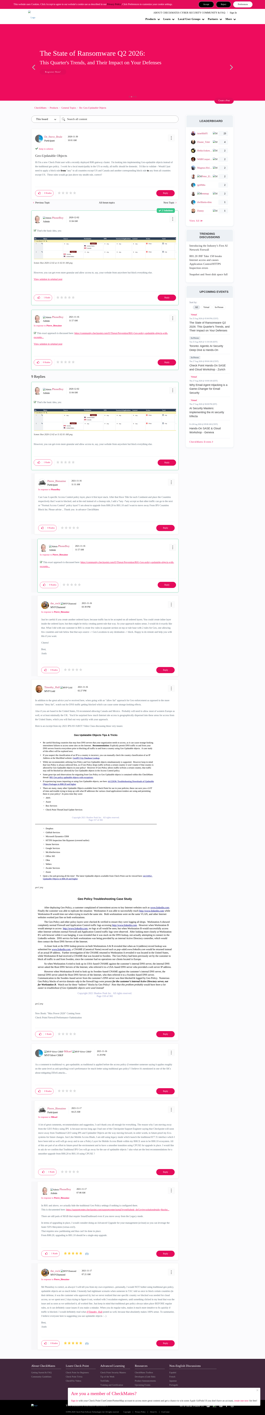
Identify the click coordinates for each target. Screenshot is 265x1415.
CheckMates (40, 107)
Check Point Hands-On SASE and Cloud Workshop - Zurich (207, 367)
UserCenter (165, 1412)
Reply (165, 193)
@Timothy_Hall (94, 1312)
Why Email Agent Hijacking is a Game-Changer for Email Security (208, 388)
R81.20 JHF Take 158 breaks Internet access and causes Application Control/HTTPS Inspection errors (205, 262)
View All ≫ (196, 220)
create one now (241, 1400)
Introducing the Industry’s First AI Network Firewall (208, 247)
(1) (86, 1253)
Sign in (74, 1400)
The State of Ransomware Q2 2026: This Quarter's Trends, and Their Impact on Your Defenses (209, 326)
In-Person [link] (219, 307)
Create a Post (224, 100)
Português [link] (173, 1385)
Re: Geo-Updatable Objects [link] (92, 107)
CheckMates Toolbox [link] (144, 1372)
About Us (153, 1412)
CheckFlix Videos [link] (73, 1381)
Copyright (127, 1412)
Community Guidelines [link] (41, 1377)
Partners (213, 19)
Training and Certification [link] (111, 1385)
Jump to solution (46, 149)
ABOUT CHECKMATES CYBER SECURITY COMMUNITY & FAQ (189, 12)
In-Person (195, 338)
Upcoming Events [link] (142, 1385)
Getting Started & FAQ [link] (41, 1372)
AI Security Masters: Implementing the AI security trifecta (206, 412)
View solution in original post (48, 279)
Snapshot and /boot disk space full (208, 274)
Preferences (243, 4)
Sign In (233, 12)
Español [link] (172, 1372)
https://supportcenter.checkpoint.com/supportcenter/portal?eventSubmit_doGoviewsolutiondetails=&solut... (117, 1209)
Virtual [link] (206, 307)
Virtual (194, 315)
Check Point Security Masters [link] (113, 1372)
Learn (167, 19)
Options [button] (175, 108)
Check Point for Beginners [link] (77, 1372)
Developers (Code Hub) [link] (145, 1377)
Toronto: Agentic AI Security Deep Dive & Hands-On (206, 348)
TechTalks (104, 1381)
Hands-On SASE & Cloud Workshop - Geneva (205, 430)
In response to (48, 326)
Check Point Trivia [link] (74, 1377)
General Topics (68, 107)
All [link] (196, 307)
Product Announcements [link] (145, 1381)
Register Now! (53, 72)
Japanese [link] (173, 1381)
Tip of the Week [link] (107, 1377)
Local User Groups (189, 19)
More (228, 19)
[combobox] (119, 119)
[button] (206, 4)
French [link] (172, 1377)
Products (150, 19)
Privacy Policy (114, 4)
